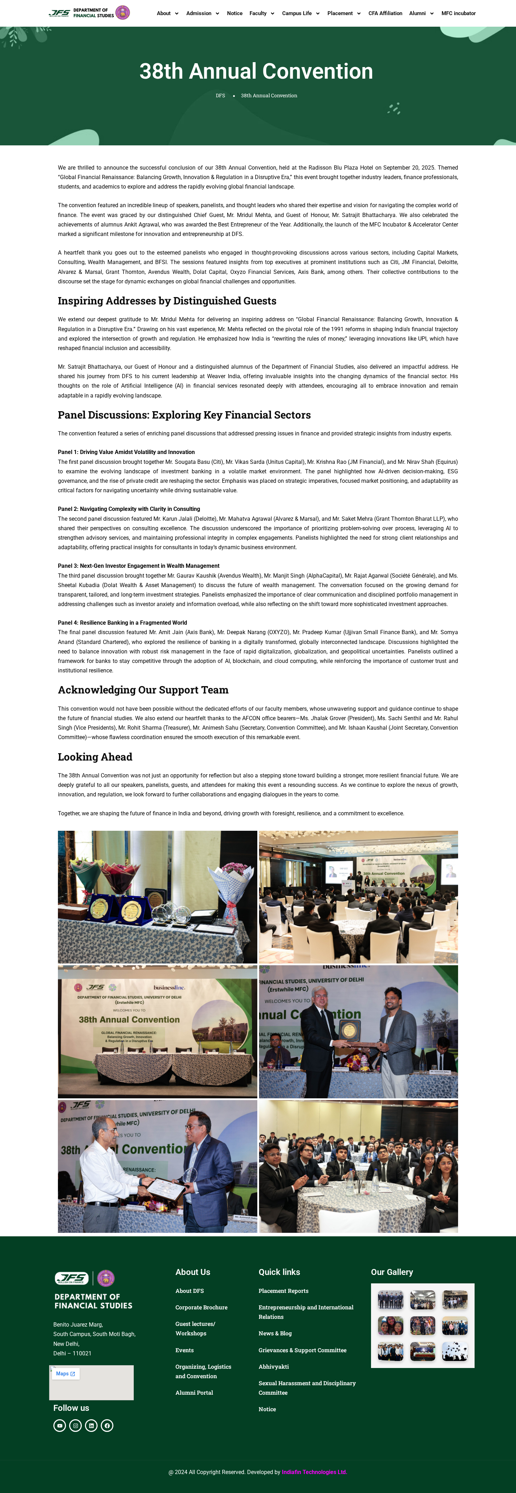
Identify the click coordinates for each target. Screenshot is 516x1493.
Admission (198, 13)
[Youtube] (59, 1425)
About (164, 13)
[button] (390, 1299)
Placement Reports (284, 1290)
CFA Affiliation (385, 13)
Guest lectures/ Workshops (195, 1328)
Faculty (258, 13)
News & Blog (275, 1333)
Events (185, 1350)
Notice (235, 13)
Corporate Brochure (201, 1307)
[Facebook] (107, 1425)
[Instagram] (75, 1425)
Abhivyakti (274, 1366)
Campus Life (297, 13)
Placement (340, 13)
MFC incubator (459, 13)
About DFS (190, 1290)
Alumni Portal (194, 1392)
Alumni (417, 13)
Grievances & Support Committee (302, 1350)
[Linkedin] (91, 1425)
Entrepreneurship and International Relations (306, 1311)
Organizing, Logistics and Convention (203, 1371)
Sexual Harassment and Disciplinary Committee (307, 1387)
